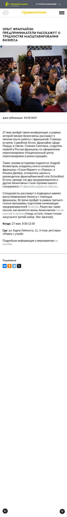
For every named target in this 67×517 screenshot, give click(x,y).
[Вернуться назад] (5, 511)
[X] (19, 266)
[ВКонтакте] (5, 266)
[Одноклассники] (9, 266)
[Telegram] (14, 266)
